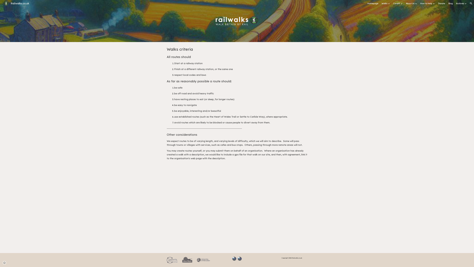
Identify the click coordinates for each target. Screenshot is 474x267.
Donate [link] (441, 3)
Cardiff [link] (396, 3)
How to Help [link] (426, 3)
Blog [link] (450, 3)
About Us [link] (410, 3)
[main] (237, 105)
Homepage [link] (372, 3)
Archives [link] (460, 3)
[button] (471, 3)
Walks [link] (384, 3)
